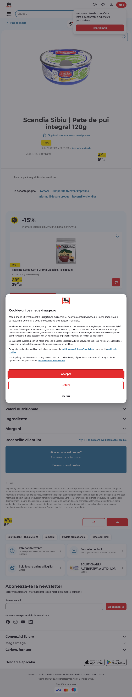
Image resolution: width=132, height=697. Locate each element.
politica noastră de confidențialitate (78, 349)
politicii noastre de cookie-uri (51, 360)
